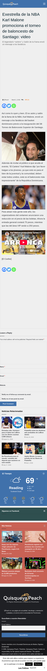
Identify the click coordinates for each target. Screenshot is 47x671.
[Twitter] (9, 106)
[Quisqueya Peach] (10, 4)
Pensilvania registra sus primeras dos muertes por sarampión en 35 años (34, 547)
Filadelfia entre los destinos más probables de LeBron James (34, 432)
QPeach (6, 100)
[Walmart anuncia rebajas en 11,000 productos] (12, 563)
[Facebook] (4, 106)
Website (2, 385)
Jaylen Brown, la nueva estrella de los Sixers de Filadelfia (33, 458)
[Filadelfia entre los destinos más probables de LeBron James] (34, 422)
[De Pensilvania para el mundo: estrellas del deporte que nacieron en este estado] (12, 448)
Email (2, 376)
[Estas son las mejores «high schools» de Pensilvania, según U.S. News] (12, 536)
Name (2, 367)
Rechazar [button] (38, 664)
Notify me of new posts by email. (13, 399)
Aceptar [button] (28, 664)
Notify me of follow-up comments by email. (16, 394)
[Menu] (44, 4)
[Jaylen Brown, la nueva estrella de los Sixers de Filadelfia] (34, 448)
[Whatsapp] (14, 106)
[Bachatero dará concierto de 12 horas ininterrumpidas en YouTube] (35, 563)
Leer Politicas (23, 668)
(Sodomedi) (5, 647)
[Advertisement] (23, 73)
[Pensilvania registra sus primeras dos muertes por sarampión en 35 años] (35, 536)
